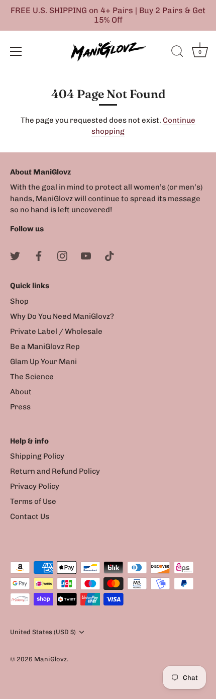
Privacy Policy (34, 486)
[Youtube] (86, 254)
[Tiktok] (109, 254)
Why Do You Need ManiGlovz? (62, 316)
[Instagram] (62, 254)
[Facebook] (39, 254)
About (21, 391)
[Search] (177, 53)
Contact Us (29, 516)
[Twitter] (15, 254)
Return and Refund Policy (55, 471)
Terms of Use (33, 501)
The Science (32, 376)
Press (20, 406)
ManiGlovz (50, 659)
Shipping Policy (37, 456)
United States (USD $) (43, 632)
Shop (19, 301)
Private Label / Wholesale (56, 331)
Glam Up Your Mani (43, 361)
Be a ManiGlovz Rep (45, 346)
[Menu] (16, 51)
